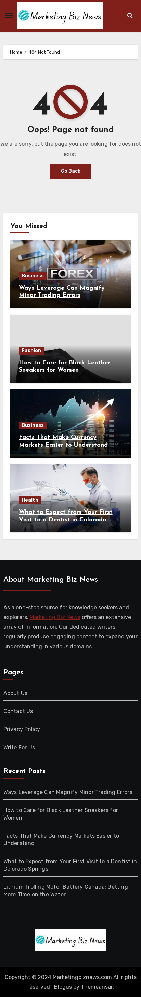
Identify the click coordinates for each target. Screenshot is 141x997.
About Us (15, 693)
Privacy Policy (21, 729)
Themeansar (97, 987)
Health (30, 500)
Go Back (70, 171)
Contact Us (18, 711)
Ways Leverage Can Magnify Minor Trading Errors (67, 792)
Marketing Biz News (55, 617)
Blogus (63, 987)
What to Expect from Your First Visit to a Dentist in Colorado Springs (66, 519)
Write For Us (19, 747)
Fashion (31, 350)
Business (33, 276)
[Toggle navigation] (8, 16)
